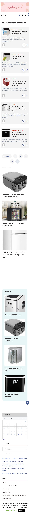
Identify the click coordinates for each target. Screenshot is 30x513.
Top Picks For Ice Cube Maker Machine (19, 32)
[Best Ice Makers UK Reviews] (6, 57)
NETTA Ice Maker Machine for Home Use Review (19, 134)
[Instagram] (25, 15)
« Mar (3, 439)
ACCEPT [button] (21, 510)
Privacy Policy (6, 498)
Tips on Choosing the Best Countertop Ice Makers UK (19, 83)
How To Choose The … (13, 315)
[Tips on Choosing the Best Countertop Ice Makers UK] (6, 82)
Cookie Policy (6, 492)
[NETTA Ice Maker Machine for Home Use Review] (6, 133)
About (4, 483)
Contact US (5, 489)
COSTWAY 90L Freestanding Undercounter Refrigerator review (13, 254)
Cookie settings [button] (11, 510)
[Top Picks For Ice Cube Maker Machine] (6, 32)
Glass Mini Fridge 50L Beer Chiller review (13, 461)
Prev (7, 156)
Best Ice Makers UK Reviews (18, 57)
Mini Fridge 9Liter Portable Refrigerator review (14, 458)
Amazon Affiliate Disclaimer (10, 486)
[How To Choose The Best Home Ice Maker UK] (6, 108)
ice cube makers (17, 29)
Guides (14, 79)
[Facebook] (19, 15)
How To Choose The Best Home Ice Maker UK (19, 109)
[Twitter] (23, 15)
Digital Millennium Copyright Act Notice (14, 495)
